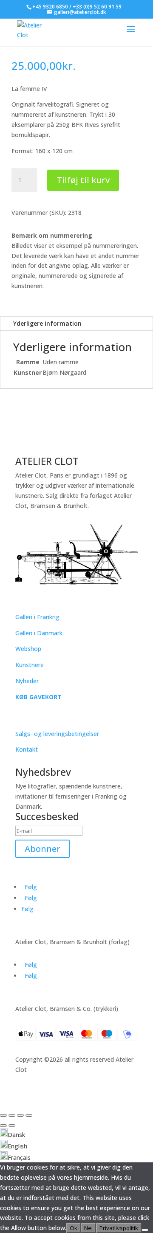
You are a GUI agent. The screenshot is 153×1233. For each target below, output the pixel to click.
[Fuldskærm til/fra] (11, 1115)
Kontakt (26, 749)
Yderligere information (47, 323)
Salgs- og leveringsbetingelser (57, 734)
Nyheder (27, 681)
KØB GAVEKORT (38, 697)
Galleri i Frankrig (37, 617)
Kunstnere (29, 665)
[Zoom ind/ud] (3, 1115)
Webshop (28, 649)
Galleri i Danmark (38, 633)
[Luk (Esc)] (29, 1115)
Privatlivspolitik (118, 1228)
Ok (73, 1228)
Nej (88, 1228)
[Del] (20, 1115)
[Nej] (145, 1230)
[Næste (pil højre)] (11, 1125)
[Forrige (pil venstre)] (3, 1125)
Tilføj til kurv (83, 180)
